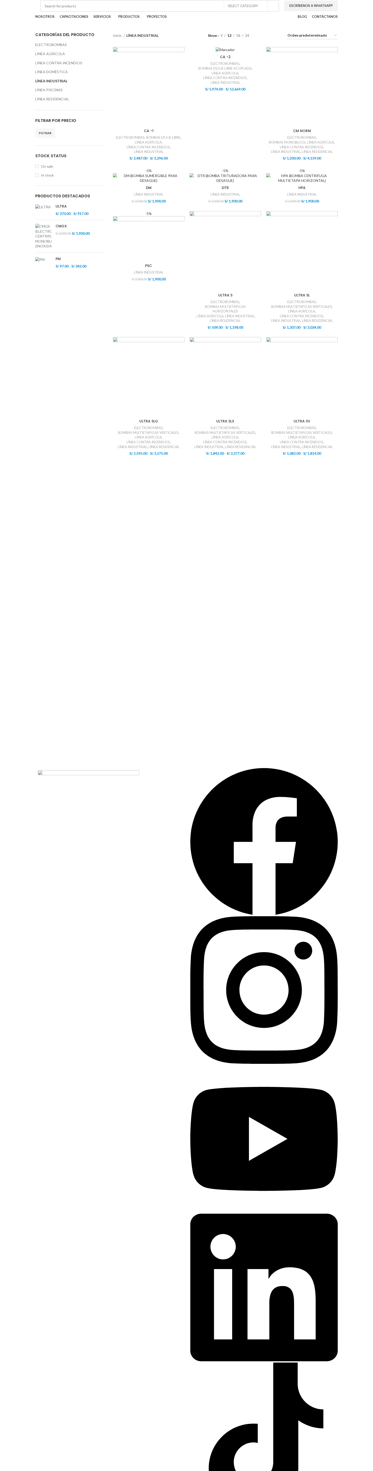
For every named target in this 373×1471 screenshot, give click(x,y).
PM (58, 259)
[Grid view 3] (268, 36)
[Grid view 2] (261, 36)
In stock (47, 175)
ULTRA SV (302, 421)
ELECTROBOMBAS (51, 44)
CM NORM (302, 130)
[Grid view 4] (277, 36)
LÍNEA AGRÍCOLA (50, 54)
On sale (47, 166)
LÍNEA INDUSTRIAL (51, 81)
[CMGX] (43, 236)
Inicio (117, 35)
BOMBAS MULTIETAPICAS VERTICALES (301, 307)
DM (148, 187)
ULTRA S (225, 295)
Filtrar (45, 133)
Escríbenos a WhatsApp (311, 6)
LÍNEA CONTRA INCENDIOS (58, 63)
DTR (225, 187)
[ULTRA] (43, 210)
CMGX (61, 226)
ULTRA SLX (225, 421)
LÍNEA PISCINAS (49, 90)
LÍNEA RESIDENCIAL (52, 99)
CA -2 (225, 56)
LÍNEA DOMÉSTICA (51, 72)
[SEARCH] (273, 6)
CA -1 (149, 130)
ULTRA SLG (148, 421)
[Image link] (88, 780)
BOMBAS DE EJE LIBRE (163, 137)
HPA (302, 187)
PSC (148, 265)
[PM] (43, 262)
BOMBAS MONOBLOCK (287, 142)
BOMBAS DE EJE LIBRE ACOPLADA (224, 68)
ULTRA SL (302, 295)
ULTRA (61, 206)
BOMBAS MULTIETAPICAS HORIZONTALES (225, 309)
